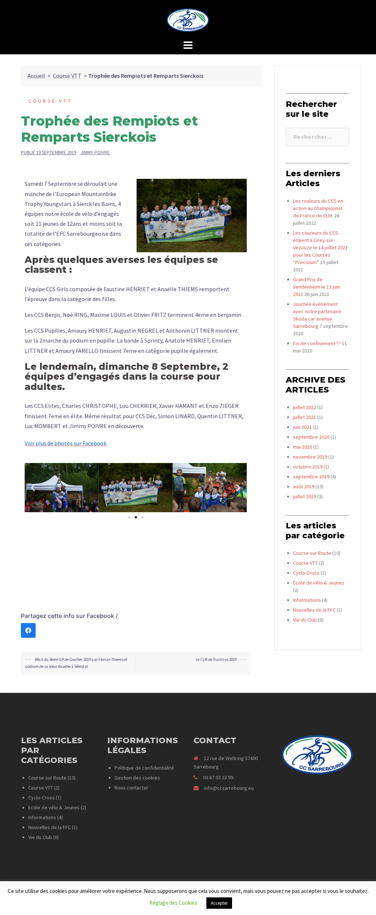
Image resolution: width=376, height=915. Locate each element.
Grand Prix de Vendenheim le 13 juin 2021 (316, 286)
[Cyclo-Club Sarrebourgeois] (188, 22)
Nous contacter (131, 787)
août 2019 (303, 486)
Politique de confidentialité (144, 767)
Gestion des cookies (137, 777)
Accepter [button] (219, 903)
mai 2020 (302, 447)
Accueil (36, 75)
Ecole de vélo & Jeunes (318, 582)
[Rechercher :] (317, 137)
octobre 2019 (307, 466)
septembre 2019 (311, 476)
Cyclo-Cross (306, 572)
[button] (129, 517)
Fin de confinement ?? (317, 343)
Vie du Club (305, 619)
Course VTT (67, 75)
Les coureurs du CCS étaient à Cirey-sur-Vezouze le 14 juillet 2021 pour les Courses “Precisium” (320, 247)
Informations (307, 600)
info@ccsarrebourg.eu (229, 788)
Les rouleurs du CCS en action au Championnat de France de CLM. (318, 208)
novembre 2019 (310, 456)
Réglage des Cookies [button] (173, 902)
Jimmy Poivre (95, 152)
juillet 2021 (304, 417)
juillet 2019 (304, 496)
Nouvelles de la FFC (314, 610)
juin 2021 (302, 427)
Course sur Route (312, 553)
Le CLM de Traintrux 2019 (216, 659)
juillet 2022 (304, 407)
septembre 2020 (311, 437)
